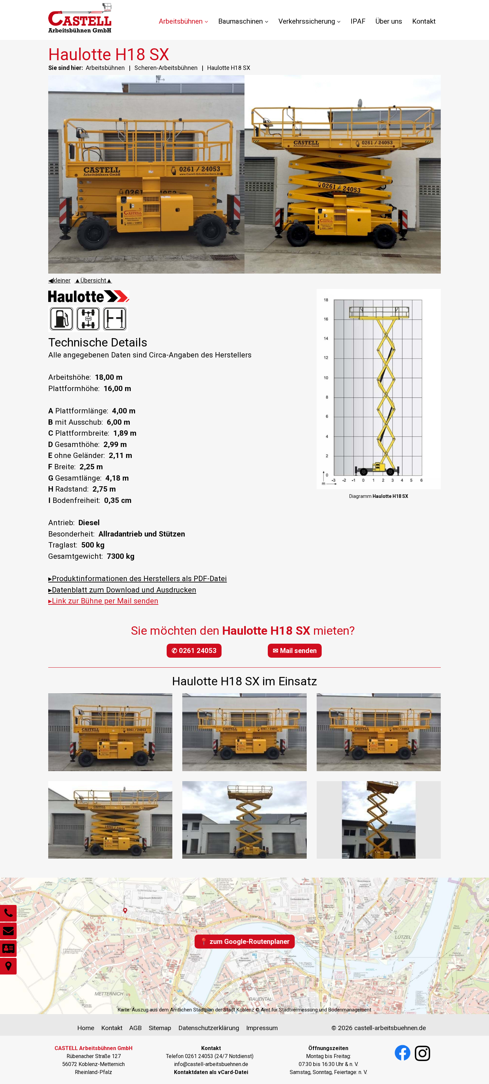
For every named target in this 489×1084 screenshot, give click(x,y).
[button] (194, 651)
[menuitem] (186, 21)
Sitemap (160, 1028)
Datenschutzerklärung (208, 1028)
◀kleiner (59, 280)
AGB (135, 1028)
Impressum (262, 1028)
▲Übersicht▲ (93, 280)
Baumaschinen (240, 21)
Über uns (389, 21)
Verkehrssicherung (306, 21)
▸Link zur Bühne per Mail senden (103, 600)
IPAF (358, 21)
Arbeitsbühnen (181, 21)
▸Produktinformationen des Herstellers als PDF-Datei (137, 578)
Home (85, 1028)
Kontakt (424, 21)
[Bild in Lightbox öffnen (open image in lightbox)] (379, 389)
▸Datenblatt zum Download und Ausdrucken (122, 589)
